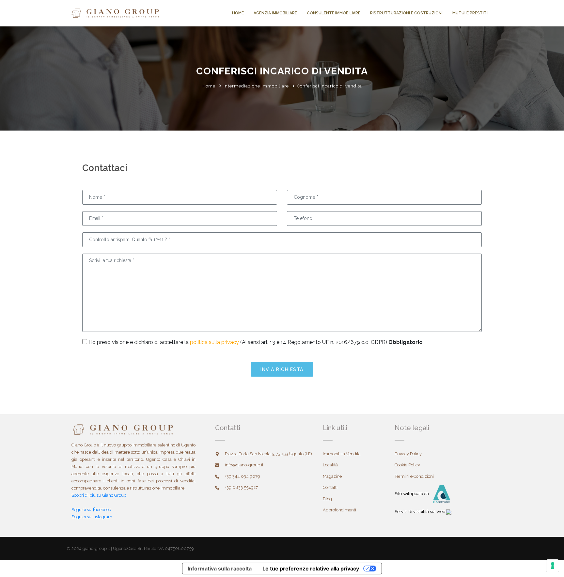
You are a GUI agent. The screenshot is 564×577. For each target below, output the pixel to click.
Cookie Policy (407, 464)
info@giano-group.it (244, 464)
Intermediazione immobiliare (256, 86)
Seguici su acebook (91, 509)
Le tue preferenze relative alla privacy (310, 568)
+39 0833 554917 (241, 487)
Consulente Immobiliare (333, 13)
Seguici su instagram (91, 516)
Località (330, 464)
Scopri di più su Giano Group (98, 495)
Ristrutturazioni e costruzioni (406, 13)
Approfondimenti (339, 509)
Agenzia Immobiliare (275, 13)
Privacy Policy (408, 453)
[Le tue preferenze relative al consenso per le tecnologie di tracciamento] (552, 565)
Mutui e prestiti (470, 13)
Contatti (330, 487)
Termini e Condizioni (414, 476)
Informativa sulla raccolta (220, 568)
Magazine (332, 476)
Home (238, 13)
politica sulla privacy (214, 342)
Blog (327, 498)
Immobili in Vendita (342, 453)
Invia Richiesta (282, 369)
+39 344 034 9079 (242, 476)
